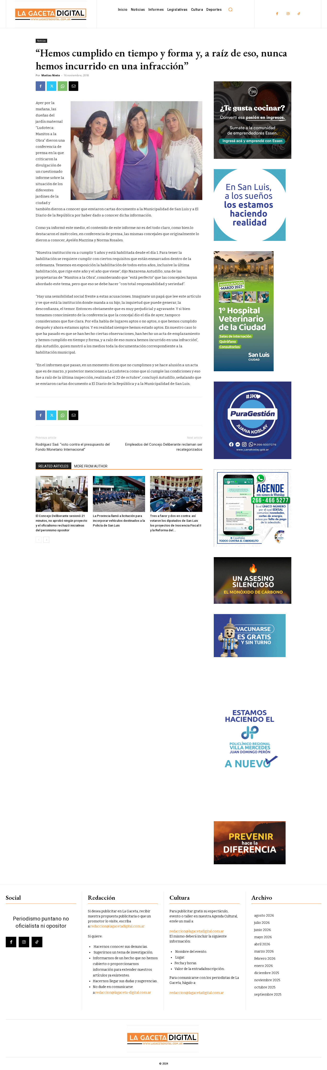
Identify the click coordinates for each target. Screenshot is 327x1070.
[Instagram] (288, 14)
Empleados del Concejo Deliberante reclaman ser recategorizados (163, 447)
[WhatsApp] (62, 86)
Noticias (41, 40)
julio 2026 (262, 923)
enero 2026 (263, 966)
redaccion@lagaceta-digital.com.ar (123, 993)
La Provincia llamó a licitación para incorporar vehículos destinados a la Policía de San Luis (119, 520)
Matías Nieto (50, 75)
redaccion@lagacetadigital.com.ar (117, 926)
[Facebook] (277, 14)
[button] (230, 9)
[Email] (73, 86)
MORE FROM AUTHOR (90, 466)
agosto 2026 (264, 916)
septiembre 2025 (268, 994)
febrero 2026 (265, 959)
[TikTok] (298, 14)
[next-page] (46, 540)
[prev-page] (39, 540)
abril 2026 (262, 944)
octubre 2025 (265, 987)
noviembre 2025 (267, 980)
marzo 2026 (264, 951)
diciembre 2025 (266, 973)
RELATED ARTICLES (53, 466)
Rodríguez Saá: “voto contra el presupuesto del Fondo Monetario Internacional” (73, 447)
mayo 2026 (263, 937)
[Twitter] (51, 86)
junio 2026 (262, 930)
